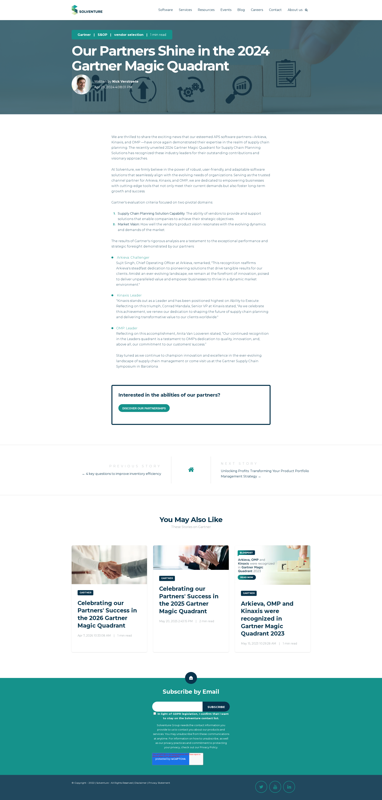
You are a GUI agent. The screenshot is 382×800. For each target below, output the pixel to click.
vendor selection (128, 35)
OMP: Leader (126, 328)
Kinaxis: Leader (129, 295)
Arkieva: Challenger (132, 257)
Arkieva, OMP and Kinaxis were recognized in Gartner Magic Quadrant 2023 (267, 618)
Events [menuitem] (225, 10)
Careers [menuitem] (257, 10)
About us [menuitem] (295, 10)
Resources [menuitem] (206, 10)
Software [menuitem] (165, 10)
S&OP (102, 35)
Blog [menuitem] (241, 10)
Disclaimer (140, 782)
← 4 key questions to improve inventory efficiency (121, 474)
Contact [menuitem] (275, 10)
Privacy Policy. (209, 747)
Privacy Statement (159, 782)
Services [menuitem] (185, 10)
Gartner (84, 35)
